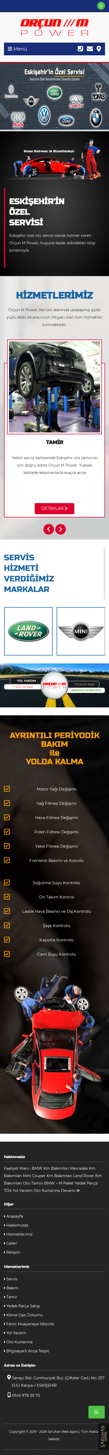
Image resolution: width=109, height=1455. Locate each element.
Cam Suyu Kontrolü (56, 954)
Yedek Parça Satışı (22, 1306)
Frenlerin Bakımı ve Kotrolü (56, 860)
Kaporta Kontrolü (56, 939)
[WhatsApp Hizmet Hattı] (54, 685)
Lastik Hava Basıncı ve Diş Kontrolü (56, 911)
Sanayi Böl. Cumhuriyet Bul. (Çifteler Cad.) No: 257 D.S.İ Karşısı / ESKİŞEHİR (58, 1382)
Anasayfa (14, 1216)
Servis (11, 1279)
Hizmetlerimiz (19, 1234)
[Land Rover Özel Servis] (28, 631)
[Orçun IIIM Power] (54, 27)
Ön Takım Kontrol (56, 897)
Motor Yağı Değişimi (56, 789)
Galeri (11, 1243)
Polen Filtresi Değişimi (56, 831)
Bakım (12, 1288)
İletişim (12, 1252)
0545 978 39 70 (26, 1395)
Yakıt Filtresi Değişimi (56, 846)
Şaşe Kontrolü (56, 925)
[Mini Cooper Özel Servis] (81, 631)
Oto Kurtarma (19, 1342)
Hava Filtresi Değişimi (56, 817)
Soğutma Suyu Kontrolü (56, 882)
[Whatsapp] (101, 6)
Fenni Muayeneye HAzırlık (29, 1324)
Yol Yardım (15, 1333)
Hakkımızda (16, 1225)
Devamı (68, 1190)
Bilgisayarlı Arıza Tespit (27, 1351)
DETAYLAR (53, 508)
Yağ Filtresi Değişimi (57, 803)
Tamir (11, 1297)
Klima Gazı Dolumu (24, 1315)
